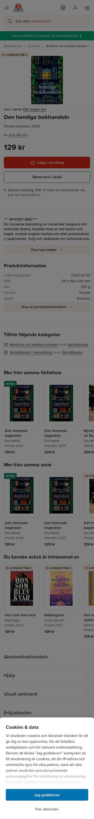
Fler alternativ (47, 809)
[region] (47, 768)
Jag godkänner (47, 795)
